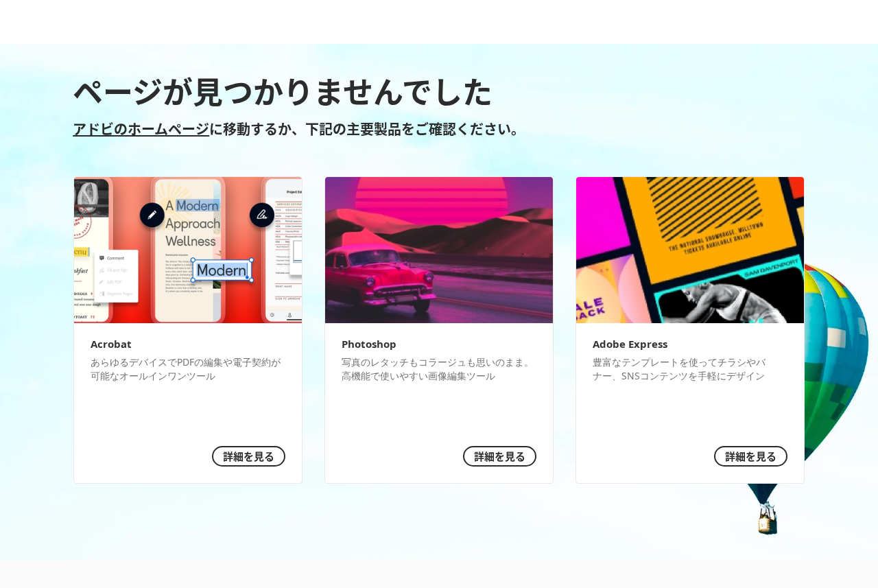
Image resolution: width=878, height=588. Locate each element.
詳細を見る (248, 456)
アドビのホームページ (141, 128)
